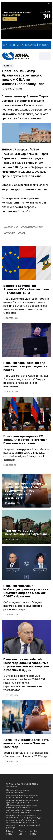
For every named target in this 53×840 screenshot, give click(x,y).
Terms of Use (23, 832)
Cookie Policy (33, 832)
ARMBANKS (29, 44)
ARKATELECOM (10, 44)
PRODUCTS (46, 44)
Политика (7, 66)
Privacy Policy (9, 832)
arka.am (19, 810)
